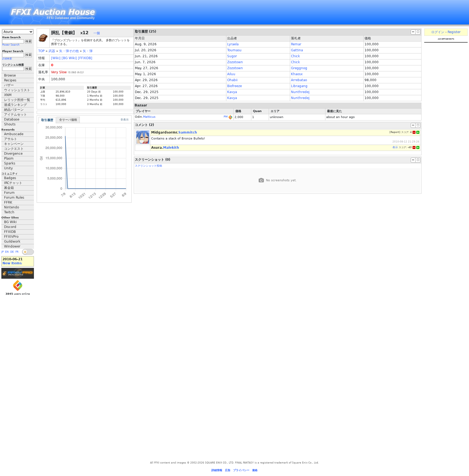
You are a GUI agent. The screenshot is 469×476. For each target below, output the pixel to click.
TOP (41, 51)
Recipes (10, 80)
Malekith (171, 148)
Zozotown (235, 62)
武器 (52, 51)
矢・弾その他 (69, 51)
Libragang (299, 86)
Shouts (9, 124)
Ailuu (231, 74)
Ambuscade (13, 134)
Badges (10, 178)
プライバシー (241, 470)
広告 (227, 470)
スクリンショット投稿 (148, 165)
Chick (295, 56)
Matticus (149, 117)
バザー (9, 85)
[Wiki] (56, 58)
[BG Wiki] (69, 58)
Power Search (11, 44)
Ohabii (232, 80)
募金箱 (9, 188)
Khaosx (297, 74)
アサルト (10, 139)
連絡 (255, 470)
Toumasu (234, 50)
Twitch (9, 212)
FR (16, 251)
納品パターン (14, 110)
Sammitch (187, 132)
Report (395, 132)
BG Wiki (10, 222)
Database (11, 119)
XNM (7, 95)
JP (2, 251)
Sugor (232, 56)
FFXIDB (10, 232)
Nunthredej (300, 92)
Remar (296, 44)
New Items (12, 263)
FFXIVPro (11, 237)
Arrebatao (299, 80)
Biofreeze (234, 86)
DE (12, 251)
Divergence (13, 154)
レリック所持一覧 (17, 100)
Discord (10, 227)
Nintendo (11, 207)
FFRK (8, 202)
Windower (12, 246)
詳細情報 (216, 470)
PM (226, 116)
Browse (10, 75)
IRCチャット (13, 183)
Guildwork (12, 241)
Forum (9, 193)
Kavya (232, 92)
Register (454, 32)
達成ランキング (15, 105)
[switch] (28, 252)
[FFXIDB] (85, 58)
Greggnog (299, 68)
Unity (8, 168)
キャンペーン (14, 144)
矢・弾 (88, 51)
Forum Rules (14, 197)
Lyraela (233, 44)
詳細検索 (7, 58)
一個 (96, 33)
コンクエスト (14, 149)
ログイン (437, 32)
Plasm (9, 158)
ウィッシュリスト (17, 90)
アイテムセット (15, 114)
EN (7, 251)
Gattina (297, 50)
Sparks (9, 163)
